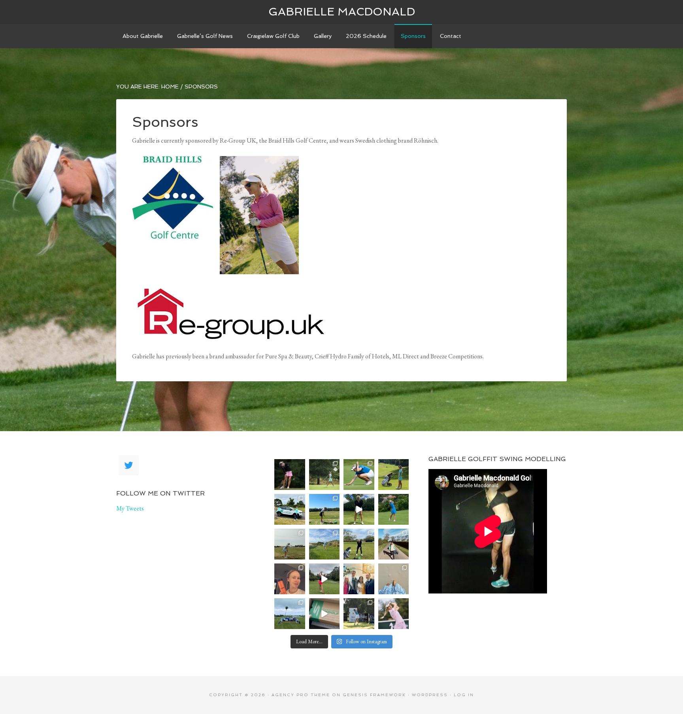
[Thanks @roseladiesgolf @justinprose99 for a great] (324, 474)
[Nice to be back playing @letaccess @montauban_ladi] (289, 544)
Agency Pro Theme (301, 695)
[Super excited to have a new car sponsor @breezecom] (289, 509)
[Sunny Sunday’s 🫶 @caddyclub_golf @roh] (393, 544)
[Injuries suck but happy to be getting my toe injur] (393, 578)
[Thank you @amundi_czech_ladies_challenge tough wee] (393, 509)
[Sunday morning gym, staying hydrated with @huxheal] (289, 578)
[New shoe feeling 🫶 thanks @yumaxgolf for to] (324, 613)
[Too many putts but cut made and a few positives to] (358, 474)
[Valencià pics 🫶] (324, 544)
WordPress (430, 695)
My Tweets (130, 508)
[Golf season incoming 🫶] (358, 544)
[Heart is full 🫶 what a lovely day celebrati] (358, 578)
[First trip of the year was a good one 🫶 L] (289, 613)
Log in (464, 695)
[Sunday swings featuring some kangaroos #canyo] (324, 578)
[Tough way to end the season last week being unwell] (358, 613)
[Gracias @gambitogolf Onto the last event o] (393, 613)
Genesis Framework (374, 695)
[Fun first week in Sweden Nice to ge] (324, 509)
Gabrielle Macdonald (341, 11)
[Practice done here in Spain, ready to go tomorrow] (358, 509)
